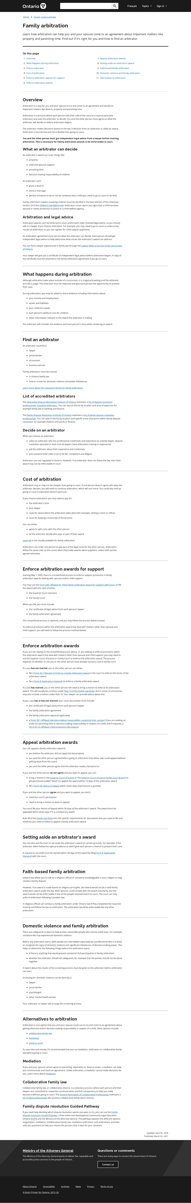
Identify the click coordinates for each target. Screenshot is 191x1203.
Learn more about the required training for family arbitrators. (53, 387)
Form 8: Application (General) (48, 681)
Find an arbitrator (35, 68)
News (78, 1186)
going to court (36, 1043)
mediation (34, 1038)
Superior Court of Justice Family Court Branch (103, 777)
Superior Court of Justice (62, 777)
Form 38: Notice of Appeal (46, 785)
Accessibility (49, 1186)
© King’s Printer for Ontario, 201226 (41, 1192)
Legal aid (27, 540)
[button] (114, 6)
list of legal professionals (35, 1097)
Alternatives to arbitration (113, 77)
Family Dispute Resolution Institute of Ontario (49, 415)
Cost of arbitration (35, 73)
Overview (30, 58)
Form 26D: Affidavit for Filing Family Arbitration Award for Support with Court (77, 584)
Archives (65, 1186)
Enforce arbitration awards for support (45, 77)
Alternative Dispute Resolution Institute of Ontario (51, 402)
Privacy (90, 1186)
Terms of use (106, 1186)
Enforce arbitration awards (39, 82)
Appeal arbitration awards (113, 58)
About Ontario (30, 1186)
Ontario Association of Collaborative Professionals (84, 1094)
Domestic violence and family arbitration (120, 73)
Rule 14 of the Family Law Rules (79, 691)
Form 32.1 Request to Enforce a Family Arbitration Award (62, 673)
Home (26, 17)
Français (132, 6)
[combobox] (89, 6)
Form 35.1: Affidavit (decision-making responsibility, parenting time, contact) (68, 720)
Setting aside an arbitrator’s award (117, 63)
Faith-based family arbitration (114, 68)
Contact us (108, 1164)
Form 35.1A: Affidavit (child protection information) (54, 727)
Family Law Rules (45, 818)
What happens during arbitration (42, 63)
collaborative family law (40, 1033)
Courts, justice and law (45, 17)
